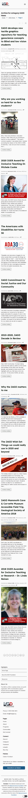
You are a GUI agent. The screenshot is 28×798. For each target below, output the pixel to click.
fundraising (4, 396)
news (9, 585)
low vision (3, 51)
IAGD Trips (6, 519)
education (22, 583)
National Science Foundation (17, 785)
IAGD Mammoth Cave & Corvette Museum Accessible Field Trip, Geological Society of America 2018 (13, 507)
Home (3, 17)
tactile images (8, 51)
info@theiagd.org (11, 713)
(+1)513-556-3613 (12, 711)
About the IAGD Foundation (9, 675)
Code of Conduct (8, 756)
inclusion (6, 585)
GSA (13, 519)
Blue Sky (5, 750)
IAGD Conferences (19, 517)
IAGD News (12, 17)
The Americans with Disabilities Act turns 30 (12, 229)
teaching (13, 585)
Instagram (6, 742)
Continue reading (6, 88)
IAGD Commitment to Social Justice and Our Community (13, 283)
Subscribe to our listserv (14, 768)
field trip (10, 519)
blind (25, 48)
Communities (6, 729)
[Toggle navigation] (25, 4)
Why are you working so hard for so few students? (13, 102)
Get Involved (6, 732)
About (4, 724)
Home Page (5, 670)
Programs (6, 727)
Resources (4, 679)
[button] (25, 796)
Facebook (6, 744)
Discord (5, 739)
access (21, 48)
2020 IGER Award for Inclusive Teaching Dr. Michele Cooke (13, 164)
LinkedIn (5, 747)
